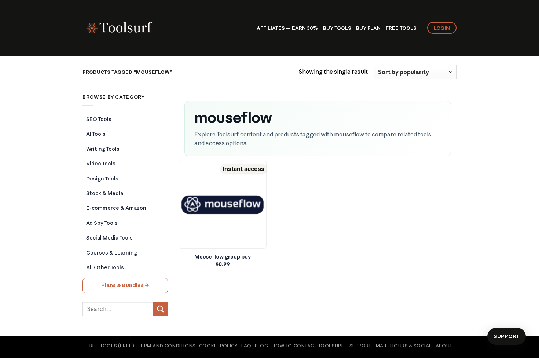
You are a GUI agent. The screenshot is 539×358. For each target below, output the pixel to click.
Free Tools (401, 28)
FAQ (246, 345)
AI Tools (96, 134)
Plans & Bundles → (125, 285)
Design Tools (102, 178)
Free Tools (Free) (110, 345)
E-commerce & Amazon (116, 208)
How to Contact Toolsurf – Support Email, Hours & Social (352, 345)
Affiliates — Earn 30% (287, 28)
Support (506, 336)
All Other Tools (105, 267)
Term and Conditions (166, 345)
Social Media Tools (109, 237)
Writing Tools (103, 149)
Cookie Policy (218, 345)
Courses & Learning (111, 252)
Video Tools (100, 163)
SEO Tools (98, 119)
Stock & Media (104, 193)
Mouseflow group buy (222, 256)
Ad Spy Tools (102, 223)
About (444, 345)
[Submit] (160, 309)
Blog (261, 345)
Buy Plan (368, 28)
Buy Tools (337, 28)
